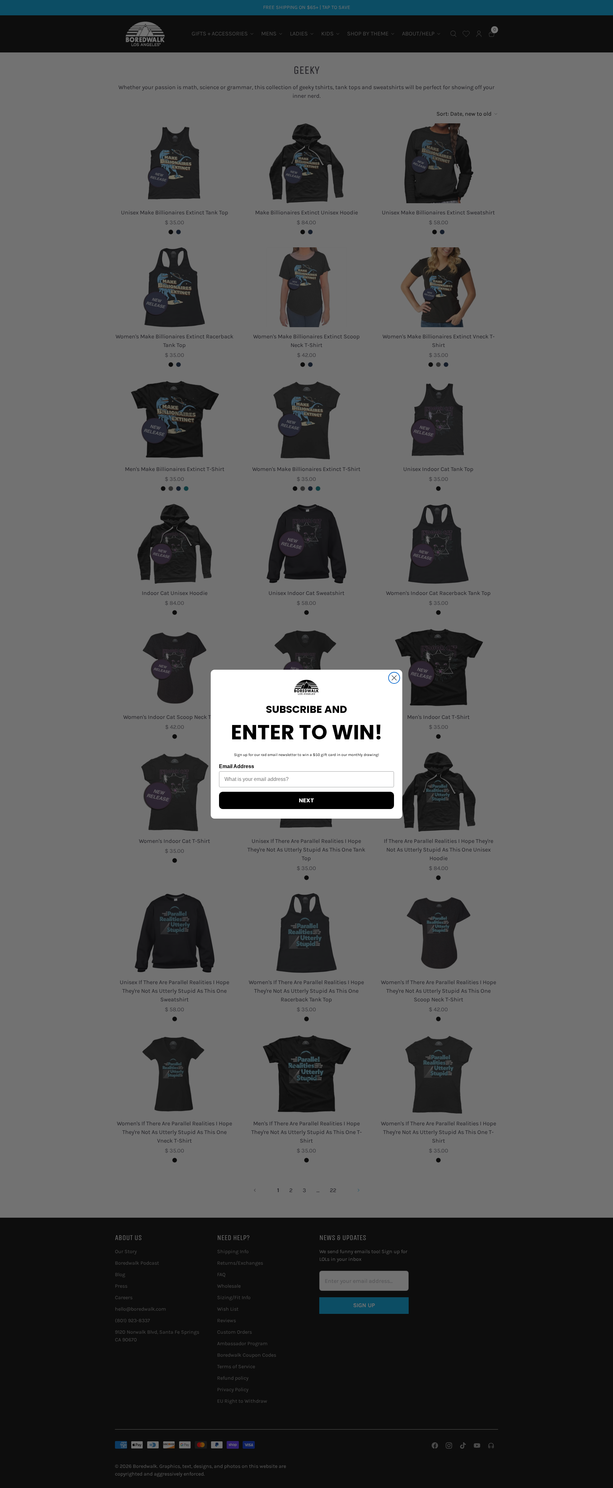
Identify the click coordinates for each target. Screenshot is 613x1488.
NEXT (306, 800)
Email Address (236, 766)
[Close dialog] (394, 677)
